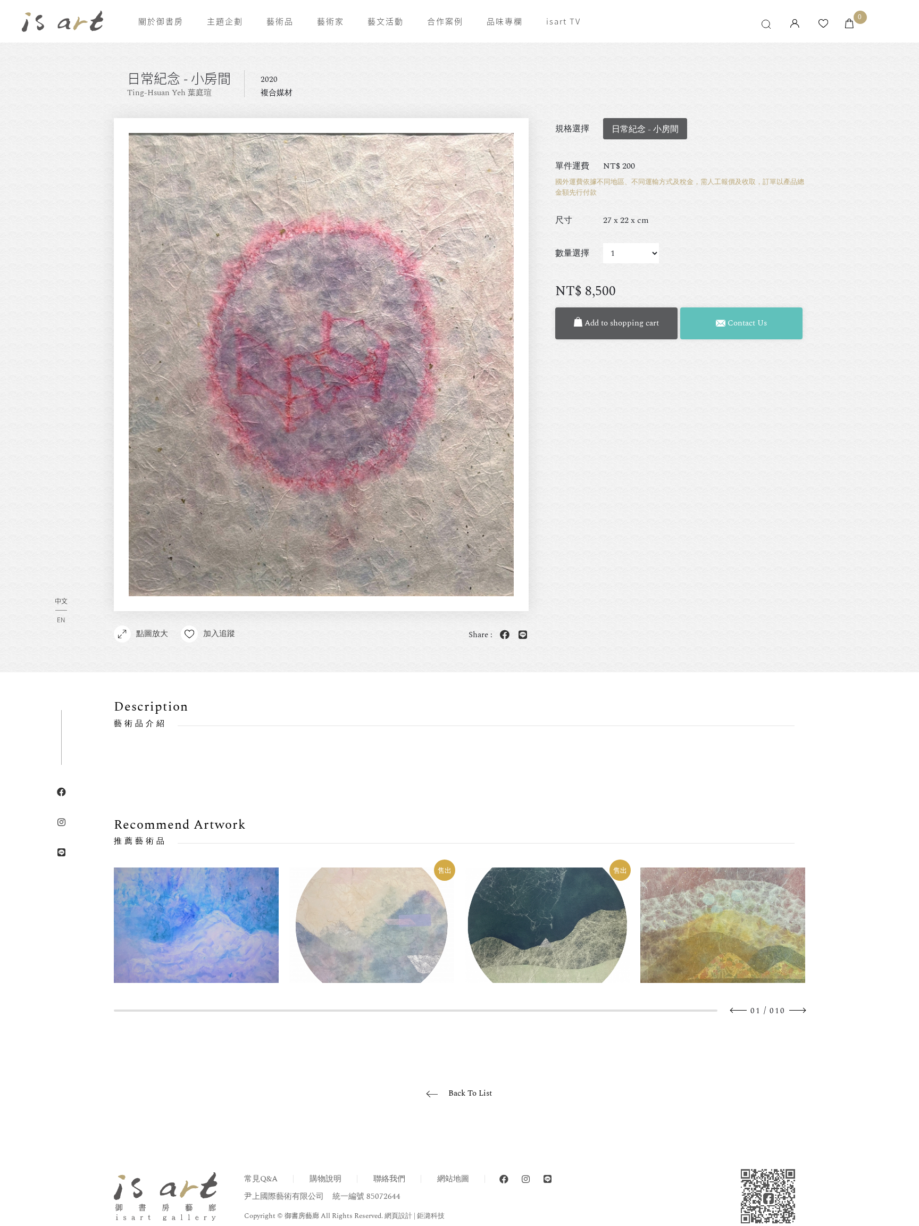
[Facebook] (504, 1179)
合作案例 (445, 21)
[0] (849, 24)
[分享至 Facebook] (503, 635)
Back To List (470, 1093)
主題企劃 (225, 21)
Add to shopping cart (620, 323)
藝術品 (280, 21)
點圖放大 (152, 634)
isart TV (563, 21)
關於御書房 (160, 21)
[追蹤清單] (823, 24)
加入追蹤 (219, 634)
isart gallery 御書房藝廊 (62, 21)
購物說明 (325, 1179)
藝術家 (330, 21)
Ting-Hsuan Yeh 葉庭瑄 (169, 93)
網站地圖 (453, 1179)
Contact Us (746, 323)
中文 (61, 602)
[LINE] (547, 1179)
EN (61, 619)
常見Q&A (261, 1179)
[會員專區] (794, 24)
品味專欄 (505, 21)
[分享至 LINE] (521, 635)
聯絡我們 (389, 1179)
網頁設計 (398, 1216)
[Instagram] (526, 1179)
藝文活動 (385, 21)
